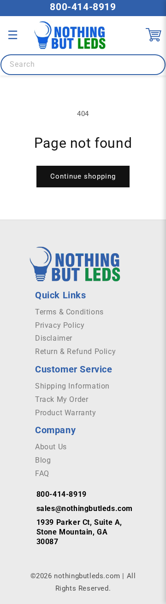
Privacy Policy (59, 325)
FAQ (42, 473)
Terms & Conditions (69, 312)
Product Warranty (65, 412)
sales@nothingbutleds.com (84, 508)
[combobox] (83, 64)
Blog (43, 460)
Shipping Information (72, 386)
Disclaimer (53, 338)
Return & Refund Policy (75, 351)
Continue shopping (83, 176)
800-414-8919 (83, 6)
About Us (51, 446)
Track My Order (61, 399)
